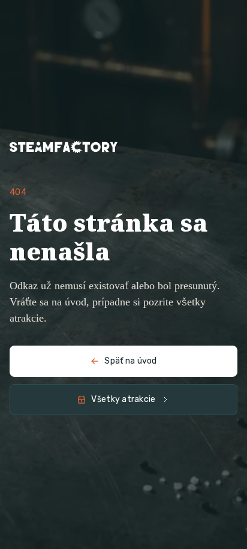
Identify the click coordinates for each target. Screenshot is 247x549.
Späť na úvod (130, 361)
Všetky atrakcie (123, 399)
